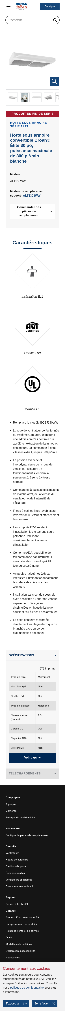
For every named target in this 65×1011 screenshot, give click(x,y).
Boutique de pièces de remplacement (27, 835)
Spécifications (21, 655)
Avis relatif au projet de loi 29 (22, 917)
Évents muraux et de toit (20, 886)
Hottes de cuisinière (17, 859)
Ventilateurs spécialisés (19, 879)
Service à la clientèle (17, 904)
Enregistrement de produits (21, 924)
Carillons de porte (16, 866)
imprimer (50, 668)
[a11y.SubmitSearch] (55, 20)
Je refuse (41, 1003)
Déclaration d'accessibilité (20, 950)
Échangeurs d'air (15, 873)
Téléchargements (25, 773)
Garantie (11, 910)
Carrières (11, 810)
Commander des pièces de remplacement (29, 211)
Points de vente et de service (22, 930)
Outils (9, 937)
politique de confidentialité (27, 987)
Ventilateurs (12, 852)
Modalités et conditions (19, 944)
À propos (11, 804)
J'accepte (12, 1003)
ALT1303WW (31, 195)
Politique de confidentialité (21, 817)
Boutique (50, 6)
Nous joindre (13, 957)
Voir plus (30, 757)
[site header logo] (21, 6)
